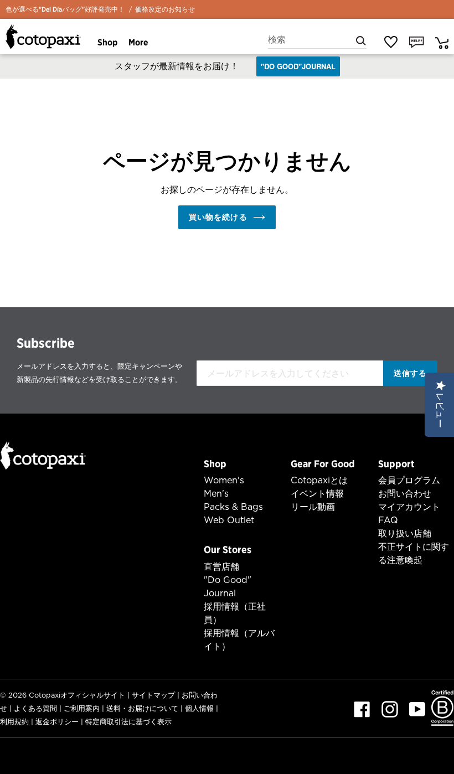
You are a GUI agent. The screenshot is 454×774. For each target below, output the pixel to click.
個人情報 (199, 708)
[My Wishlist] (390, 42)
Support (396, 463)
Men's (216, 493)
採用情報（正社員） (235, 613)
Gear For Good (323, 463)
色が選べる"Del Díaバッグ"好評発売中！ (65, 9)
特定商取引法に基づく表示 (128, 722)
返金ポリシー (57, 722)
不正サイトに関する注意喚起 (413, 553)
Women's (224, 480)
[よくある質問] (416, 41)
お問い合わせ (404, 493)
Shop (215, 463)
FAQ (388, 520)
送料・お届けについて (142, 708)
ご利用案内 (82, 708)
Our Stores (227, 549)
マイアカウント (409, 507)
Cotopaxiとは (319, 480)
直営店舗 (221, 566)
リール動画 (313, 507)
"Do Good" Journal (227, 586)
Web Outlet (229, 520)
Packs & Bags (233, 507)
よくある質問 (35, 708)
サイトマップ (153, 695)
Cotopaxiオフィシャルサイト (77, 695)
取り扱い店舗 (404, 533)
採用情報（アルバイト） (239, 640)
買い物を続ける (218, 217)
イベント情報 (317, 493)
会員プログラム (409, 480)
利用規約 (14, 722)
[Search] (361, 40)
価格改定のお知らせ (165, 9)
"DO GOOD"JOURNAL (298, 66)
